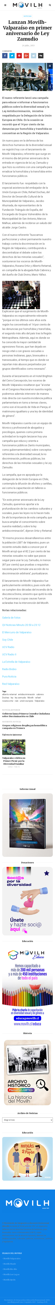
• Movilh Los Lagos (11, 1274)
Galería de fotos (11, 617)
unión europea (26, 701)
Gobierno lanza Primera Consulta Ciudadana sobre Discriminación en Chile (26, 715)
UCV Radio (8, 647)
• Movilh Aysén (8, 1280)
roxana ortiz (7, 701)
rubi (16, 701)
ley (12, 697)
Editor (10, 767)
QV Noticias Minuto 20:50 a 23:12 (21, 625)
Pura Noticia (9, 676)
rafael (38, 697)
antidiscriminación (26, 694)
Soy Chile (7, 639)
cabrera (40, 694)
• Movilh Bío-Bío (9, 1269)
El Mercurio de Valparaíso (16, 632)
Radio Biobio (9, 669)
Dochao (5, 697)
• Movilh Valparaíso (11, 1258)
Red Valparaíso (10, 683)
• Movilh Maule (9, 1264)
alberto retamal (9, 694)
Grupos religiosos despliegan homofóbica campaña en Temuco (24, 726)
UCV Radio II (9, 654)
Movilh (31, 697)
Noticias (28, 16)
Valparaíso (39, 701)
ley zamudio (20, 697)
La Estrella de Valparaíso (16, 661)
